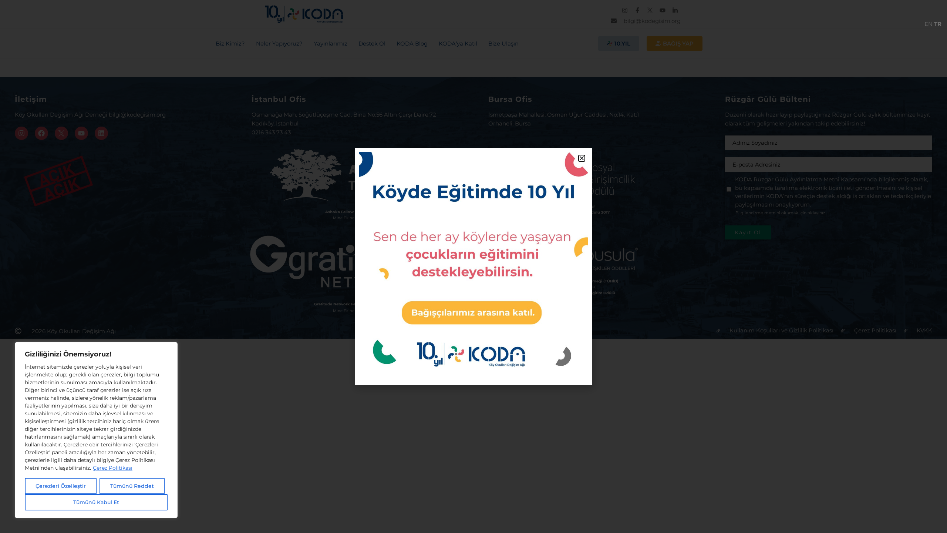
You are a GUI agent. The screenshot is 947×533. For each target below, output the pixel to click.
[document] (473, 266)
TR (937, 23)
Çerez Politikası (112, 468)
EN (928, 23)
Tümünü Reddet (132, 486)
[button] (581, 158)
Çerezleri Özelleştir (61, 486)
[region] (96, 430)
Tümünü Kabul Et (96, 502)
